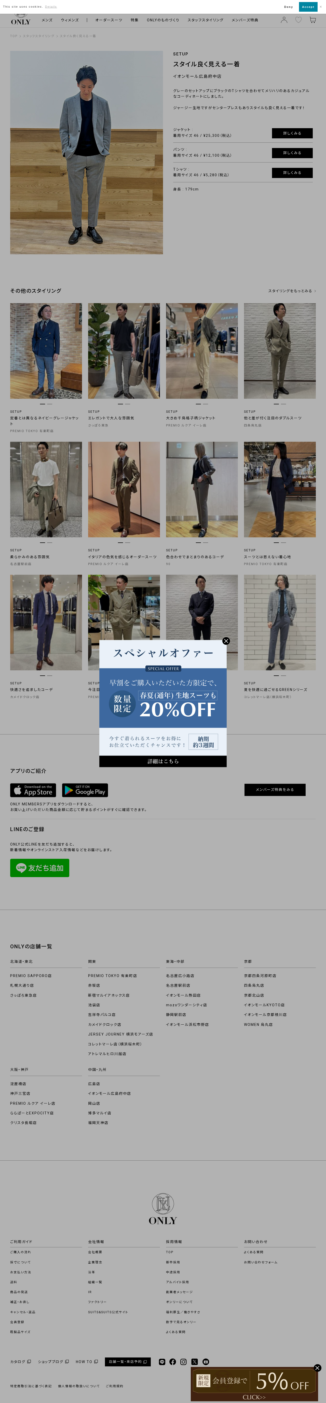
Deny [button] (288, 6)
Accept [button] (308, 6)
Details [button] (51, 6)
